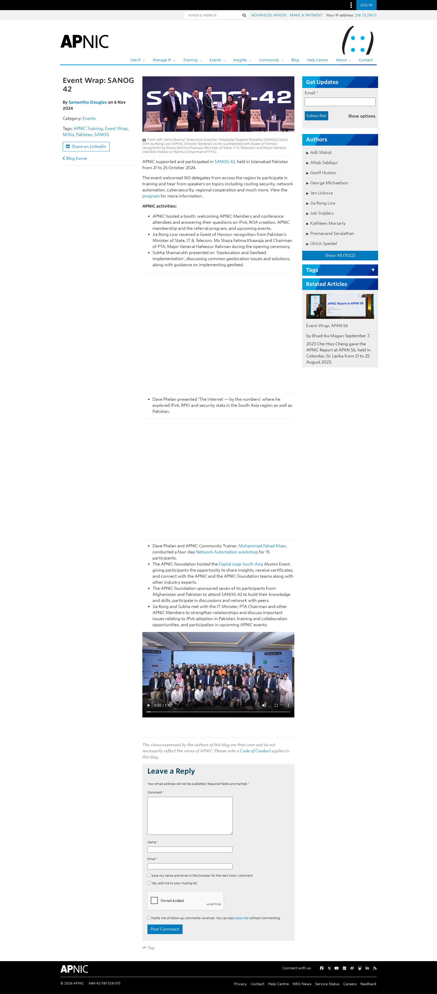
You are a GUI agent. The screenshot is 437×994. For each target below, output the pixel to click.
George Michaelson (329, 182)
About (341, 60)
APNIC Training (88, 128)
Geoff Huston (323, 172)
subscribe (242, 918)
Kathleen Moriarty (328, 223)
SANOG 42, (225, 161)
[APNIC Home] (84, 40)
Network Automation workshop (227, 552)
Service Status (327, 984)
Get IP (135, 60)
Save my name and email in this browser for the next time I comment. (202, 875)
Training (190, 60)
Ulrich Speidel (323, 243)
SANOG (101, 134)
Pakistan (84, 134)
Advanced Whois (268, 15)
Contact (366, 60)
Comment (155, 792)
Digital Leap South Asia (241, 564)
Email (152, 859)
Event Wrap (116, 128)
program (151, 196)
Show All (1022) (340, 255)
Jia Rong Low (323, 203)
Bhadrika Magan (328, 335)
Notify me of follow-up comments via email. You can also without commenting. (216, 918)
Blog (295, 60)
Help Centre (317, 60)
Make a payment (306, 15)
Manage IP (162, 60)
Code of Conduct (255, 751)
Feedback (368, 984)
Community (269, 60)
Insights (240, 60)
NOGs (68, 134)
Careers (350, 984)
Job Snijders (322, 213)
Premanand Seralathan (332, 233)
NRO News (302, 984)
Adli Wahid (321, 152)
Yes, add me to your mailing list (174, 883)
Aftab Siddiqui (324, 162)
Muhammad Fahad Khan (262, 546)
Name (153, 842)
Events (215, 60)
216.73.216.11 (366, 15)
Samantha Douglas (88, 102)
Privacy (240, 984)
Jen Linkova (321, 193)
